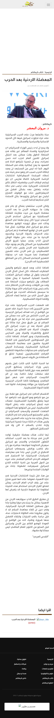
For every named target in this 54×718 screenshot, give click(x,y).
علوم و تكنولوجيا (47, 673)
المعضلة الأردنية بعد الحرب (23, 619)
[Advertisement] (27, 37)
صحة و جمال (21, 673)
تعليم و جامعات (47, 669)
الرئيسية (48, 72)
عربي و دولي (48, 664)
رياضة (24, 669)
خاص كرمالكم (21, 678)
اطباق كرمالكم (47, 683)
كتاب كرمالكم (37, 72)
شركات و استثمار (20, 664)
